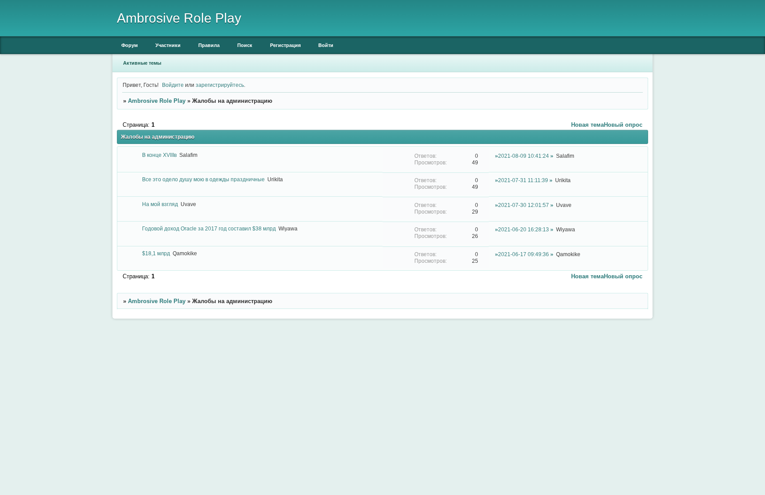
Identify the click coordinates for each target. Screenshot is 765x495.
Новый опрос (623, 124)
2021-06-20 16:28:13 (523, 229)
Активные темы (142, 63)
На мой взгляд (160, 204)
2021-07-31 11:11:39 (523, 180)
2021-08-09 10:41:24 (523, 156)
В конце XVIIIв (159, 155)
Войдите (173, 85)
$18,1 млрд (156, 253)
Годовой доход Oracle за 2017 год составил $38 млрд (209, 228)
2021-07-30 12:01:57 (523, 205)
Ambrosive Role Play (156, 100)
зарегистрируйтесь (220, 85)
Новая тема (587, 124)
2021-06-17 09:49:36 (523, 254)
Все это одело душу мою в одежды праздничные (203, 179)
